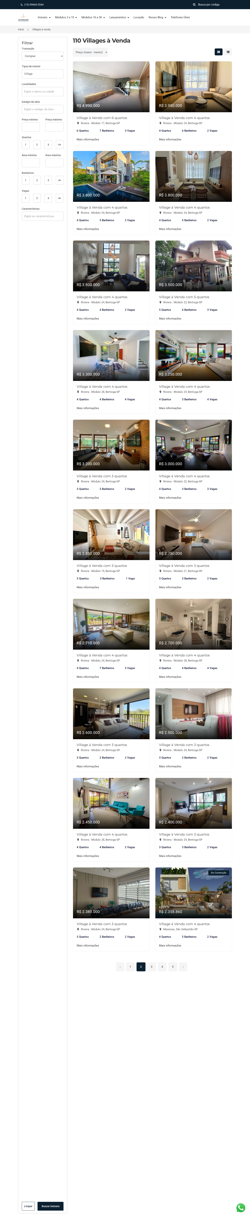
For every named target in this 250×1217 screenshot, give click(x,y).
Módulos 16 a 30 (91, 17)
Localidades (29, 84)
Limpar (28, 1206)
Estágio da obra (31, 101)
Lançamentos (118, 17)
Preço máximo (53, 119)
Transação (28, 48)
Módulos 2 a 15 (65, 17)
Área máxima (53, 155)
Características (31, 208)
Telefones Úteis (180, 17)
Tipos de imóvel (31, 66)
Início (21, 29)
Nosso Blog (156, 17)
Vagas (25, 190)
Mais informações (88, 139)
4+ (59, 144)
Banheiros (28, 172)
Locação (139, 17)
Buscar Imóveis (50, 1206)
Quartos (26, 137)
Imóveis (43, 17)
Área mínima (29, 155)
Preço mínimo (30, 119)
